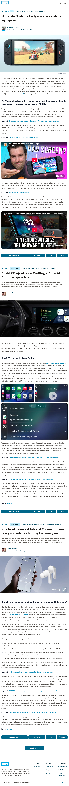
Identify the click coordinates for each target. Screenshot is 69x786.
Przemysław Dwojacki (13, 27)
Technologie (49, 766)
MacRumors (10, 503)
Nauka (48, 773)
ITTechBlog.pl (10, 782)
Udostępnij (13, 255)
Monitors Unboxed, (18, 94)
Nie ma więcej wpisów (34, 748)
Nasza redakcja (62, 766)
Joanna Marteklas (12, 293)
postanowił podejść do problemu (18, 615)
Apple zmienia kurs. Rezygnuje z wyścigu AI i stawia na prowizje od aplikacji (33, 712)
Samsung (9, 729)
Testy (47, 770)
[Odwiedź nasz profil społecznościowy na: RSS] (67, 782)
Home (5, 11)
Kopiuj (63, 255)
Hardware (37, 766)
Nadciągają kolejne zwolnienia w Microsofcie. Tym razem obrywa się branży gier (35, 121)
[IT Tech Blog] (5, 3)
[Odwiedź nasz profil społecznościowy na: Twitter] (63, 782)
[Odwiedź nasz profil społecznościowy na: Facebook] (59, 782)
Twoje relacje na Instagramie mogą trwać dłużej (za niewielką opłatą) (31, 479)
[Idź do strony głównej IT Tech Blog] (17, 765)
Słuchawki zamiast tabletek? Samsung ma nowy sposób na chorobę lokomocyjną (34, 458)
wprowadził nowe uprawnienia (56, 363)
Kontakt (60, 770)
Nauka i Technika (15, 268)
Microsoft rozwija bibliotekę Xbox (20, 192)
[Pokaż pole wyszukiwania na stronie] (60, 3)
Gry (11, 11)
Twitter (36, 255)
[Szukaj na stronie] (65, 3)
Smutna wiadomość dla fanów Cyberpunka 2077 (24, 137)
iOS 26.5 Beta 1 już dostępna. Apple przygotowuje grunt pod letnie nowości (33, 691)
